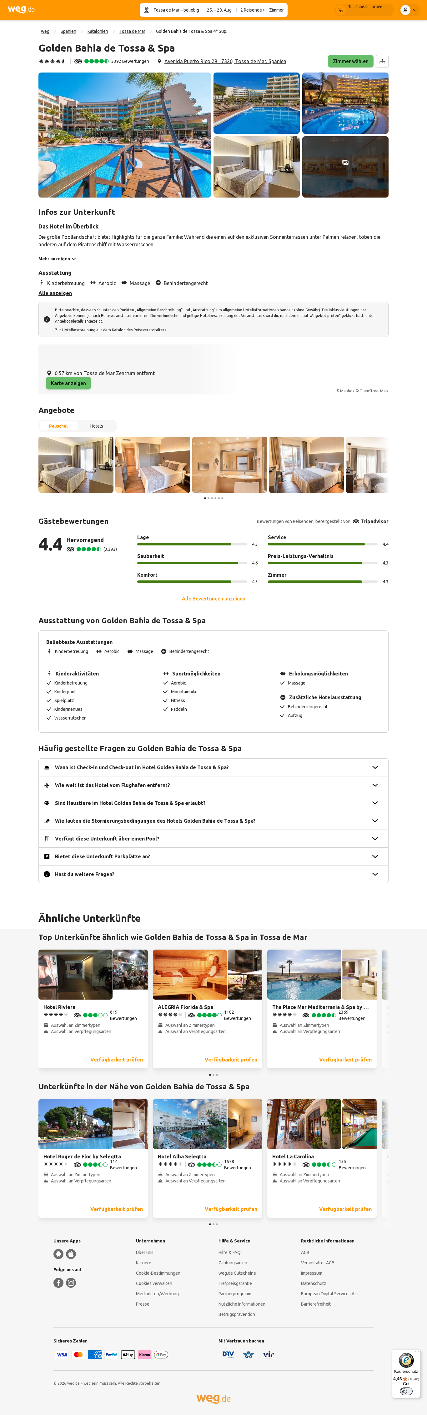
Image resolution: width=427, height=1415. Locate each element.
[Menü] (417, 1353)
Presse (142, 1304)
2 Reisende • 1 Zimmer (262, 10)
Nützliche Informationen (242, 1304)
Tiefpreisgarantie (235, 1283)
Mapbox (347, 391)
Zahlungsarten (233, 1262)
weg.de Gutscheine (237, 1273)
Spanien (68, 31)
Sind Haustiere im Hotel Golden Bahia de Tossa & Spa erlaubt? (130, 803)
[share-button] (382, 61)
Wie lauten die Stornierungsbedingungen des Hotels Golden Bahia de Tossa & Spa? (155, 821)
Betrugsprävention (237, 1314)
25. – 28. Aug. (220, 10)
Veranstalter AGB (317, 1262)
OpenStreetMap (373, 391)
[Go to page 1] (205, 498)
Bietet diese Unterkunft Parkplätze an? (102, 856)
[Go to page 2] (208, 498)
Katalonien (98, 31)
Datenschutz (313, 1283)
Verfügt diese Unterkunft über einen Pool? (107, 838)
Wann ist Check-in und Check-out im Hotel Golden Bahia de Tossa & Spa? (142, 767)
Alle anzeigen (55, 293)
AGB (305, 1252)
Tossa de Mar (166, 10)
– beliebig (189, 10)
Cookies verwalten (154, 1283)
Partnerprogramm (236, 1293)
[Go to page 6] (222, 498)
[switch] (406, 1391)
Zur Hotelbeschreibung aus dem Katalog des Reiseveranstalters (110, 330)
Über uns (144, 1252)
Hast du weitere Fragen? (84, 874)
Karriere (143, 1262)
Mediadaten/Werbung (157, 1293)
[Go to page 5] (219, 498)
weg (45, 31)
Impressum (311, 1273)
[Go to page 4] (215, 498)
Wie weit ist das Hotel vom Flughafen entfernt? (112, 785)
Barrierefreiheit (316, 1304)
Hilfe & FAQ (230, 1252)
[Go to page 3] (212, 498)
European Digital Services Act (329, 1293)
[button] (124, 135)
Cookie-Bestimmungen (158, 1273)
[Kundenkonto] (409, 10)
